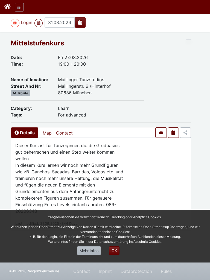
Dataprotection (136, 271)
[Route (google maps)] (161, 132)
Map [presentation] (47, 133)
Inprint (105, 271)
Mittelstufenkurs (37, 43)
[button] (19, 7)
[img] (80, 22)
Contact (64, 133)
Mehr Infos (89, 250)
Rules (166, 271)
